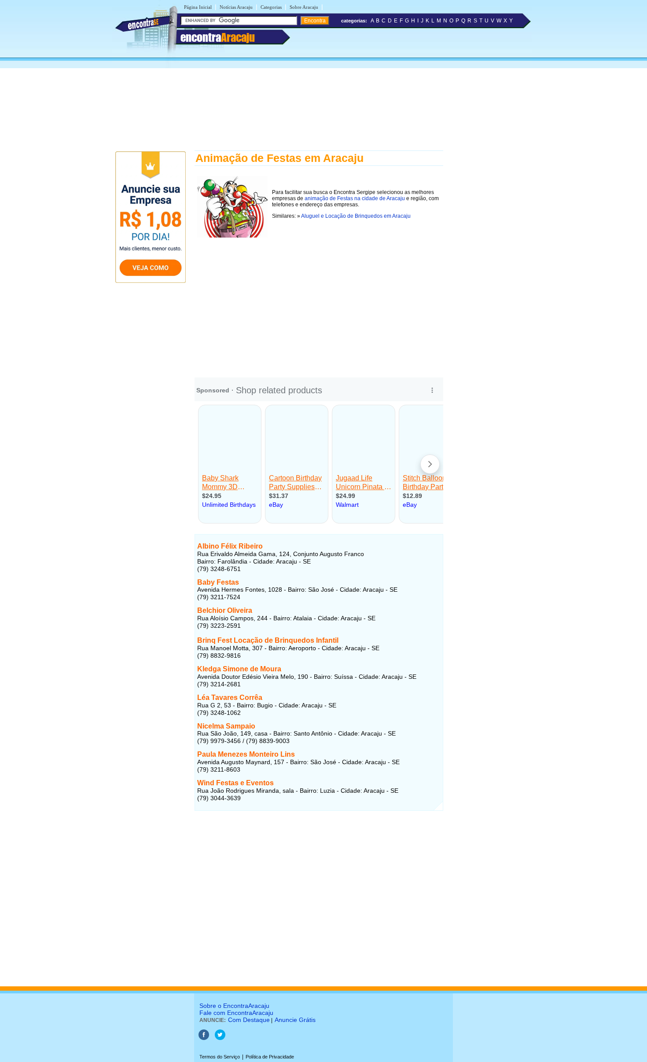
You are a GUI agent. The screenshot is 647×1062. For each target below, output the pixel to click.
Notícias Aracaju (236, 7)
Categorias (271, 7)
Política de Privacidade (270, 1056)
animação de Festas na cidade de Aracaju (355, 198)
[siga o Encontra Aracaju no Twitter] (220, 1038)
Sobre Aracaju (304, 7)
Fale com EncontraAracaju (236, 1012)
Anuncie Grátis (295, 1019)
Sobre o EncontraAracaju (234, 1005)
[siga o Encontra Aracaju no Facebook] (204, 1038)
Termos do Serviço (219, 1056)
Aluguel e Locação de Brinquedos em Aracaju (356, 216)
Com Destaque (249, 1019)
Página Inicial (198, 7)
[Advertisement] (323, 71)
